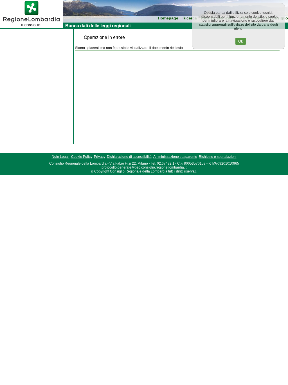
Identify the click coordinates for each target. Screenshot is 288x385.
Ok (240, 41)
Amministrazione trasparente (175, 157)
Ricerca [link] (190, 18)
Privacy (99, 157)
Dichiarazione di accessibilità (129, 157)
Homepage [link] (168, 18)
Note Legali (60, 157)
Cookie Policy (81, 157)
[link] (31, 27)
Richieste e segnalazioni (218, 157)
